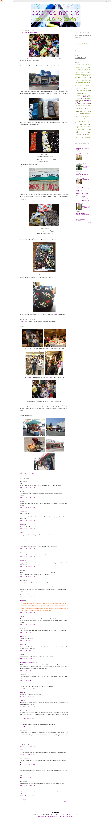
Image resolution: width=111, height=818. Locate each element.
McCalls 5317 (78, 114)
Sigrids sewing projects (81, 178)
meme (77, 118)
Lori (21, 501)
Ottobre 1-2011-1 (87, 119)
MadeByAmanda (23, 750)
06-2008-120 (86, 69)
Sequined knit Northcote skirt (82, 214)
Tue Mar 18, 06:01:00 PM (27, 659)
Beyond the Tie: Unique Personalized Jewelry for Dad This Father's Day (85, 197)
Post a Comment (23, 799)
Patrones (77, 122)
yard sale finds (83, 139)
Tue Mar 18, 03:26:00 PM (27, 640)
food (86, 105)
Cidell (51, 377)
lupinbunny (22, 511)
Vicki (21, 741)
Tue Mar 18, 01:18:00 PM (27, 632)
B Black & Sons (23, 321)
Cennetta (21, 692)
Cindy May (22, 710)
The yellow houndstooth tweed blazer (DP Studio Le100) (86, 207)
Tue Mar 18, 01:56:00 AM (27, 487)
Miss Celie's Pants (80, 218)
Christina (22, 600)
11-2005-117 (78, 80)
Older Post (66, 801)
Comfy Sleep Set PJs (79, 100)
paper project (86, 121)
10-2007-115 (80, 77)
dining (76, 103)
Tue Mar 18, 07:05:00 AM (27, 566)
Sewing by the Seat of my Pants (82, 153)
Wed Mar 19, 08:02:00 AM (27, 688)
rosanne (21, 674)
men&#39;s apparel (82, 118)
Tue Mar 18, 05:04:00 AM (27, 537)
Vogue (81, 135)
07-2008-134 (82, 72)
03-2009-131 (83, 67)
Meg (21, 654)
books (77, 90)
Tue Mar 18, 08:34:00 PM (27, 680)
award (82, 88)
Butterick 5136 (87, 95)
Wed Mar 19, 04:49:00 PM (27, 726)
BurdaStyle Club (80, 95)
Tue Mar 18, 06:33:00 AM (27, 548)
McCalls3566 (87, 116)
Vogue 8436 (81, 137)
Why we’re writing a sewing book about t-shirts (83, 189)
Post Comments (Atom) (31, 805)
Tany (21, 722)
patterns (89, 122)
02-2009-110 (77, 66)
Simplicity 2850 (78, 129)
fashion (89, 103)
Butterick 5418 (78, 96)
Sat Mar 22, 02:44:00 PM (27, 754)
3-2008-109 (87, 83)
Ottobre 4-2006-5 (80, 121)
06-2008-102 (80, 69)
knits (81, 111)
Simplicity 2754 (86, 127)
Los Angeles (27, 473)
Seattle (88, 124)
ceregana (21, 700)
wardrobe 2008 (87, 137)
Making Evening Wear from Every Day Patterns (85, 166)
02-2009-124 (83, 66)
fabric (84, 103)
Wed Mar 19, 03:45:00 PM (27, 718)
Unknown (22, 540)
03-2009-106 (78, 67)
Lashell (21, 552)
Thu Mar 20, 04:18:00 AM (27, 738)
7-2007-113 (87, 85)
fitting (79, 105)
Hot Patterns (87, 108)
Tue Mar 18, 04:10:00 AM (27, 507)
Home (44, 801)
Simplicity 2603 (80, 127)
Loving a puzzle (85, 179)
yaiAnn (21, 636)
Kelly (21, 628)
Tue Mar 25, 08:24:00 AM (27, 785)
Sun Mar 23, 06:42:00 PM (27, 777)
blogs (88, 88)
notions (89, 118)
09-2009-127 (84, 75)
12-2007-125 (86, 82)
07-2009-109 (77, 74)
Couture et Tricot (80, 203)
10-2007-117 (86, 77)
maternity (81, 113)
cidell (21, 532)
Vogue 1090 (86, 135)
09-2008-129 (78, 75)
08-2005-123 (83, 74)
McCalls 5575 (81, 116)
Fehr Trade (78, 147)
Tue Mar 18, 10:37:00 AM (27, 612)
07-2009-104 (88, 72)
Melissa (21, 616)
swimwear (81, 132)
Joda (30, 377)
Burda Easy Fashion (84, 91)
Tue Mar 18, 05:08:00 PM (27, 650)
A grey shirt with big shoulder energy (82, 148)
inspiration (77, 110)
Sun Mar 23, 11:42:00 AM (27, 764)
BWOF (84, 96)
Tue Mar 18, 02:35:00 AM (27, 497)
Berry (21, 491)
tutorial (88, 134)
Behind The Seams (80, 213)
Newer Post (22, 801)
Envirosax (56, 314)
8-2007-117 (86, 87)
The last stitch (79, 187)
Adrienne (22, 524)
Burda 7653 (85, 90)
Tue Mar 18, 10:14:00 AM (27, 597)
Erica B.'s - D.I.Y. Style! (82, 193)
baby (85, 88)
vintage (77, 135)
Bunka (81, 90)
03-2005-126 (88, 66)
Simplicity (81, 126)
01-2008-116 (83, 64)
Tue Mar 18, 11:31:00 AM (27, 624)
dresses (80, 103)
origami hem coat (79, 119)
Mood (21, 323)
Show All (89, 222)
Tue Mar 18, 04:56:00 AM (27, 529)
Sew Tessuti (79, 173)
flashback (82, 105)
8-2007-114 (81, 87)
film (76, 105)
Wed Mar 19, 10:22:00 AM (27, 696)
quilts (81, 124)
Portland (77, 124)
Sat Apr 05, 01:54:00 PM (27, 795)
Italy (82, 110)
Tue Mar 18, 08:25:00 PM (27, 670)
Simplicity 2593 (87, 126)
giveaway (81, 106)
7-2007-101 (81, 85)
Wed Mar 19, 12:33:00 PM (27, 706)
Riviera (84, 124)
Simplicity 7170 (84, 129)
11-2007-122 (84, 80)
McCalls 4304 (87, 113)
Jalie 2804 (86, 110)
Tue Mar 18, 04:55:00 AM (27, 520)
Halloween (81, 108)
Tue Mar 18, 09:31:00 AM (27, 576)
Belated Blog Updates (80, 219)
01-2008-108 (77, 64)
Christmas (88, 98)
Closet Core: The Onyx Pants (82, 174)
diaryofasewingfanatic (81, 164)
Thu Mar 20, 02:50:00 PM (27, 746)
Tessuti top (85, 132)
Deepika (21, 570)
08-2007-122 (88, 74)
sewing (77, 126)
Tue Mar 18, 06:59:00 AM (27, 557)
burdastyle (79, 93)
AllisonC (22, 644)
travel (33, 473)
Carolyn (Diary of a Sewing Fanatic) (27, 662)
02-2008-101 (88, 64)
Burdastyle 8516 (85, 93)
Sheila (21, 789)
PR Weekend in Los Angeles (28, 32)
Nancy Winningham (24, 758)
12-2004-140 (80, 82)
